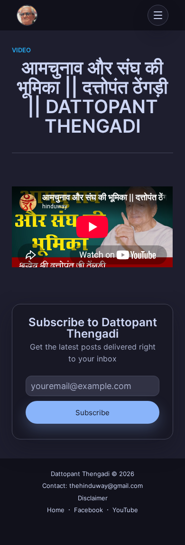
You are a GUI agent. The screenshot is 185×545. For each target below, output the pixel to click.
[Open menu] (158, 15)
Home (56, 510)
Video (21, 50)
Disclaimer (93, 498)
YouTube (125, 510)
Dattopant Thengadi (80, 473)
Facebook (88, 510)
